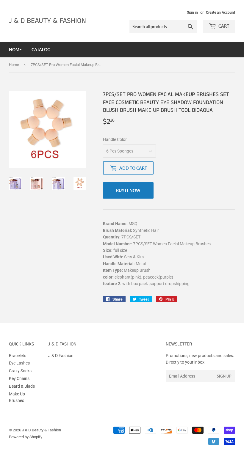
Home (15, 49)
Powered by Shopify (25, 437)
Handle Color (115, 139)
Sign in (192, 12)
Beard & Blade (22, 386)
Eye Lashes (19, 363)
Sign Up (224, 376)
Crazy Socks (20, 370)
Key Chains (19, 378)
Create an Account (220, 12)
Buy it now (128, 190)
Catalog (41, 49)
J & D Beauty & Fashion (47, 21)
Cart (223, 26)
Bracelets (17, 355)
